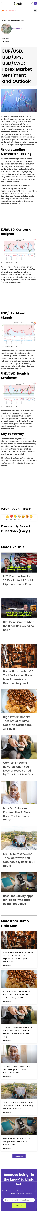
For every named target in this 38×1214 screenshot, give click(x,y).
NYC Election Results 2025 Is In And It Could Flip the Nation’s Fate (18, 580)
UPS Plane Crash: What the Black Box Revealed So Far (18, 626)
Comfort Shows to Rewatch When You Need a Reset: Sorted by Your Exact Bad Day (18, 1032)
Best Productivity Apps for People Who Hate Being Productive (18, 900)
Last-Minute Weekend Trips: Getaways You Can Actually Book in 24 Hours (18, 1105)
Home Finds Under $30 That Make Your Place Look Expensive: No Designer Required (18, 957)
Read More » (7, 965)
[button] (35, 10)
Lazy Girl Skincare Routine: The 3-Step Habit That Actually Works (17, 1069)
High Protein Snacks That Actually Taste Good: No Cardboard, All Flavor (16, 994)
